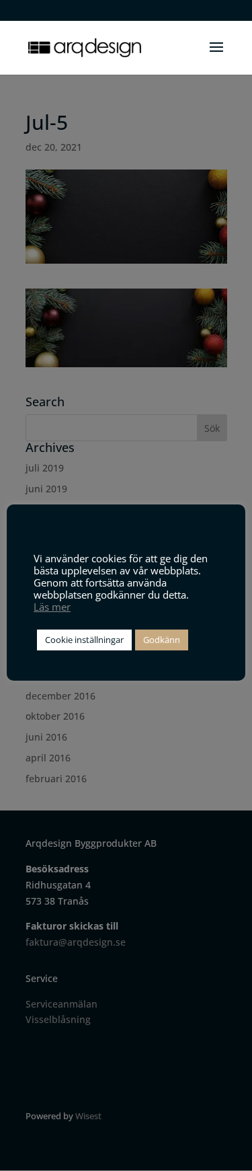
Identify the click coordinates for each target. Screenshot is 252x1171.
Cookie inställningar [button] (84, 640)
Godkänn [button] (161, 640)
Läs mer (52, 607)
